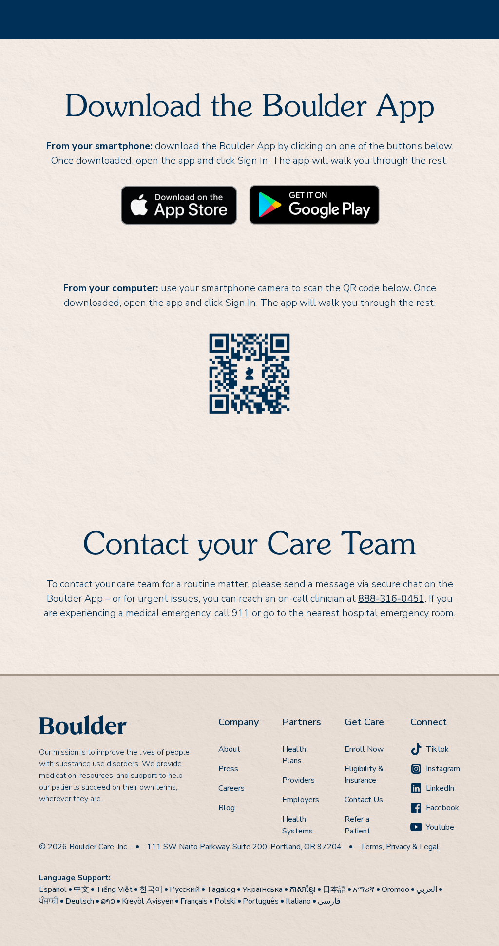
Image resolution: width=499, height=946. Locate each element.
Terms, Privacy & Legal (399, 846)
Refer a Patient (357, 825)
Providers (298, 780)
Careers (231, 788)
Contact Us (364, 800)
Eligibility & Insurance (364, 774)
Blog (226, 807)
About (229, 749)
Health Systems (297, 825)
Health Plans (294, 755)
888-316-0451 (391, 598)
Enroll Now (364, 749)
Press (228, 768)
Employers (300, 800)
